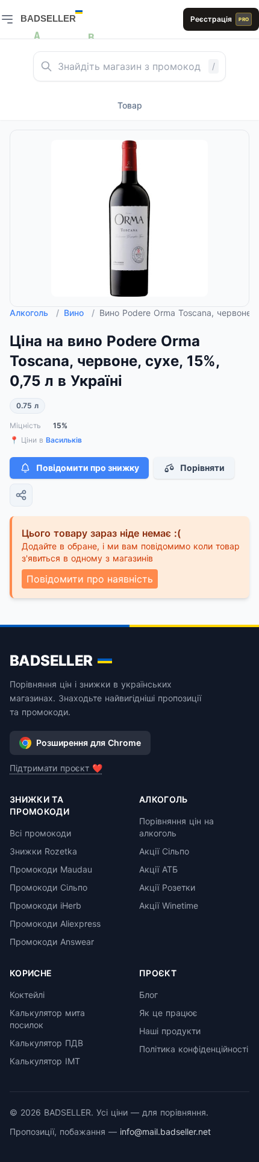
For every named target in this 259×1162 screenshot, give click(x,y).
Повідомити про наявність (90, 579)
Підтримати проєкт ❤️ (56, 768)
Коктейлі (27, 995)
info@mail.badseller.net (165, 1131)
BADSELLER (51, 660)
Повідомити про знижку (87, 468)
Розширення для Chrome (88, 742)
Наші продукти (170, 1031)
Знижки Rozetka (43, 851)
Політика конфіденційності (193, 1049)
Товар (129, 105)
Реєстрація (219, 19)
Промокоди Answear (52, 941)
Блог (148, 995)
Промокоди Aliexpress (55, 923)
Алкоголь (34, 313)
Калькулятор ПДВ (46, 1043)
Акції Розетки (167, 887)
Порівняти (202, 468)
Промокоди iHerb (45, 905)
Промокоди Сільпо (48, 887)
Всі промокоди (40, 833)
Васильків (64, 439)
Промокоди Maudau (51, 869)
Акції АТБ (158, 869)
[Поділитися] (21, 495)
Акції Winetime (168, 905)
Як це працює (168, 1013)
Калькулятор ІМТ (45, 1061)
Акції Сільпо (164, 851)
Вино (79, 313)
